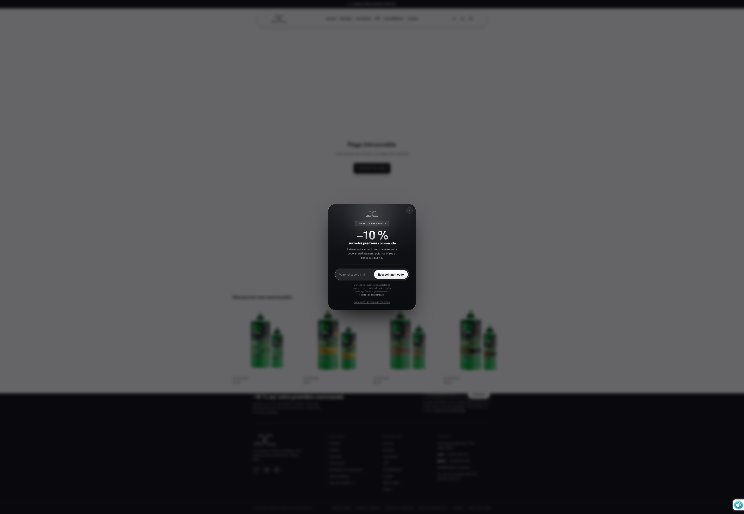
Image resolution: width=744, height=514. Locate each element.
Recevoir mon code (391, 274)
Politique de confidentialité (371, 294)
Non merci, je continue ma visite (372, 302)
